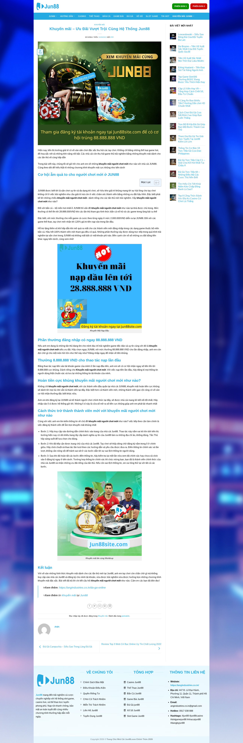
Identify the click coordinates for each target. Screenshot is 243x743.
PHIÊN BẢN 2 (199, 6)
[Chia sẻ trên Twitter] (94, 606)
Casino (82, 16)
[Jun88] (50, 6)
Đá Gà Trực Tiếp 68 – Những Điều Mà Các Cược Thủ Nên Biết (189, 174)
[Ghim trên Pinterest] (104, 606)
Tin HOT (165, 16)
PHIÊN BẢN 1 (180, 6)
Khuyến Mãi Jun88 (182, 16)
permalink (126, 616)
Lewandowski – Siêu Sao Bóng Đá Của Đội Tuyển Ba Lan (191, 37)
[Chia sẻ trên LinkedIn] (109, 606)
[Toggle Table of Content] (155, 182)
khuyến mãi (69, 595)
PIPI (112, 37)
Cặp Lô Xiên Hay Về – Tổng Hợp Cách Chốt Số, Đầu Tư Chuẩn (191, 91)
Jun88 (52, 16)
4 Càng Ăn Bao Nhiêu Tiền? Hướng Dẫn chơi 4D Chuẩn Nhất (191, 103)
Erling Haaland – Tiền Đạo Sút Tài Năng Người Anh (191, 68)
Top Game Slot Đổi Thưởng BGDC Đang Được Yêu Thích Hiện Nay (191, 79)
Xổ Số (139, 16)
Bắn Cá (106, 16)
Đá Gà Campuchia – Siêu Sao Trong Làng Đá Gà (67, 646)
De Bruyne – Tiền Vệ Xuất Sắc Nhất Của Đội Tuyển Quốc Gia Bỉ (191, 49)
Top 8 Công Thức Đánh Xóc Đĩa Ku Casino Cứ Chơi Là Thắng (190, 198)
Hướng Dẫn (66, 16)
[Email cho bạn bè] (99, 606)
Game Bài (118, 16)
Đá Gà (130, 16)
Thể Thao (94, 16)
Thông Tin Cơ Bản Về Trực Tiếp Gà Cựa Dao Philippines (189, 151)
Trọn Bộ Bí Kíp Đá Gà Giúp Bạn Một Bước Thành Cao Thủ (191, 127)
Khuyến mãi (99, 24)
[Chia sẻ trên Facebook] (89, 606)
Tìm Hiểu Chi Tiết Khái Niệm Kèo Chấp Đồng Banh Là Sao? (189, 186)
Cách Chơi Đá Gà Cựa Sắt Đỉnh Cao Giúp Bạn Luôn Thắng (190, 115)
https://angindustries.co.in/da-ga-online (82, 587)
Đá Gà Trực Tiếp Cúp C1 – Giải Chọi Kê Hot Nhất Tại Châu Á (191, 163)
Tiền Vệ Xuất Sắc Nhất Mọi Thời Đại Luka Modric (191, 59)
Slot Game (152, 16)
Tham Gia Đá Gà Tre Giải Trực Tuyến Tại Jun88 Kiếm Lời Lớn (190, 139)
